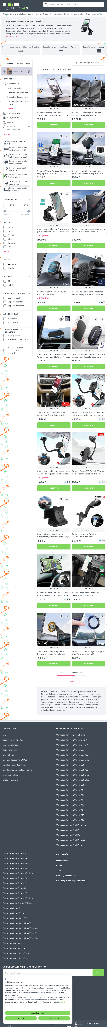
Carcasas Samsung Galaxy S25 (70, 765)
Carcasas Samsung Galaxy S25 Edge (72, 780)
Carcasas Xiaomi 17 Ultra (14, 913)
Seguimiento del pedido (13, 740)
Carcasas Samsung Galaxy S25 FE (71, 785)
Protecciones (62, 861)
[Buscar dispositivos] (29, 71)
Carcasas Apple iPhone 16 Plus (16, 863)
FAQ (4, 735)
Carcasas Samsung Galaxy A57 (70, 795)
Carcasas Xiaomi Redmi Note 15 (17, 923)
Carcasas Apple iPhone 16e (15, 858)
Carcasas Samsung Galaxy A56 (70, 790)
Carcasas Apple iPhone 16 (14, 853)
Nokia (38, 14)
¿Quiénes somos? (10, 745)
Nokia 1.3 (47, 14)
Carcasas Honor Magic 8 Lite (16, 953)
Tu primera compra (11, 750)
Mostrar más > (12, 36)
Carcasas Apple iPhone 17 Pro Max (18, 898)
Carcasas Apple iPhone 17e (15, 878)
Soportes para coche (73, 14)
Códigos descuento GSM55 (15, 760)
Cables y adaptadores (66, 876)
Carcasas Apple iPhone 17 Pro (16, 893)
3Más (10, 108)
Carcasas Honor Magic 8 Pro (15, 958)
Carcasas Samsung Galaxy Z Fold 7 (72, 745)
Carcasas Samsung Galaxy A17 (70, 815)
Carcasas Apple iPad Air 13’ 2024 (17, 903)
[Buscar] (46, 4)
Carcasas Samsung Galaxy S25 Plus (72, 770)
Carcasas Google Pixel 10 (67, 830)
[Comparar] (61, 77)
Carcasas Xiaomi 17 (11, 908)
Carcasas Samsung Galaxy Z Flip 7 (71, 740)
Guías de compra (10, 780)
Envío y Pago (8, 755)
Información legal (11, 775)
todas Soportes (14, 88)
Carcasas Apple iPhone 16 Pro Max (18, 873)
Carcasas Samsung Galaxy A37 (70, 805)
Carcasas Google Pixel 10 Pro (69, 845)
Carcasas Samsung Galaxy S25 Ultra (72, 775)
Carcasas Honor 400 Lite (14, 948)
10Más (6, 134)
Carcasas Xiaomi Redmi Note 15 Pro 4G (20, 928)
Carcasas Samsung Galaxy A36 (70, 800)
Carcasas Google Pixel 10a (68, 835)
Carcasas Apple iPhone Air (14, 888)
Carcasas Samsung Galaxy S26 (70, 750)
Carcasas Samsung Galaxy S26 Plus (72, 755)
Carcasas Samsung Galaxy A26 (70, 810)
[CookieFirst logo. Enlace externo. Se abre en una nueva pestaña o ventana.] (6, 979)
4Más (6, 251)
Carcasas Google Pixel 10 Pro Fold (71, 825)
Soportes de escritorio (17, 97)
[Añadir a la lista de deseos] (67, 77)
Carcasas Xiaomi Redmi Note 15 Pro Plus (20, 938)
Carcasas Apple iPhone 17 (14, 883)
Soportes (58, 14)
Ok (98, 973)
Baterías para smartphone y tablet (71, 881)
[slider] (4, 211)
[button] (53, 235)
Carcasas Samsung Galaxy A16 (70, 820)
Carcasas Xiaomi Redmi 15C (15, 918)
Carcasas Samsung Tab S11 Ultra (70, 735)
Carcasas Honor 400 (12, 943)
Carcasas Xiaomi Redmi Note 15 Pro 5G (20, 933)
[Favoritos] (18, 8)
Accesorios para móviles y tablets (18, 14)
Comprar (54, 125)
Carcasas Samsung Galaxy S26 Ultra (72, 760)
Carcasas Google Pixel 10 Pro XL (70, 840)
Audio (58, 871)
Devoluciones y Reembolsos (15, 765)
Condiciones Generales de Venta (17, 770)
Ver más (71, 681)
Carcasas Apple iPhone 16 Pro (16, 868)
